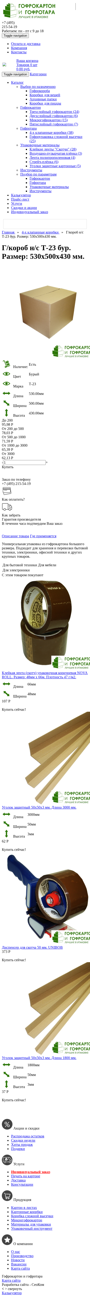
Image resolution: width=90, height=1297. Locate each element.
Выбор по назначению (38, 87)
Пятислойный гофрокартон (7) (54, 124)
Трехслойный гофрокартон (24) (54, 112)
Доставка (18, 1180)
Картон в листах (24, 1208)
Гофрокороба (40, 91)
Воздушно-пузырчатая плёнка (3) (56, 153)
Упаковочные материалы (40, 145)
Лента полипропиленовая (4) (52, 158)
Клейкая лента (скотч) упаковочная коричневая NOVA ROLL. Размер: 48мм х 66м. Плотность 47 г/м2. (45, 675)
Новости (18, 1260)
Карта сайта (20, 1268)
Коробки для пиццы (45, 103)
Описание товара (15, 536)
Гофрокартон (30, 107)
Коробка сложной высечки (32, 1216)
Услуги (16, 203)
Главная (8, 232)
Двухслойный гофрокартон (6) (54, 116)
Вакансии (19, 1264)
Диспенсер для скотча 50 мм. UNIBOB (32, 947)
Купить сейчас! (14, 709)
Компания (19, 48)
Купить (7, 467)
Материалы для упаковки (31, 1224)
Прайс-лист (20, 199)
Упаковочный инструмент (31, 1228)
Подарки (18, 1149)
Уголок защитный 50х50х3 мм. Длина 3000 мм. (39, 807)
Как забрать (11, 515)
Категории (38, 74)
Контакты (19, 52)
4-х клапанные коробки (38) (51, 133)
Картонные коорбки (27, 1212)
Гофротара (28, 128)
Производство (22, 1256)
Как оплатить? (13, 499)
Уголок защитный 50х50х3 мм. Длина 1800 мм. (39, 1058)
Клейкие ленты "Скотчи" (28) (53, 149)
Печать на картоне (25, 1176)
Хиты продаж (22, 1144)
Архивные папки (43, 99)
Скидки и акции (24, 208)
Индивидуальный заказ (29, 212)
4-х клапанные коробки (41, 232)
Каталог (17, 82)
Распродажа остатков (27, 1136)
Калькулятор (21, 195)
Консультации (22, 1184)
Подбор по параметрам (38, 174)
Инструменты (31, 170)
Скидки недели (23, 1140)
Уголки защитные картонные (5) (55, 166)
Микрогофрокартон (26, 1220)
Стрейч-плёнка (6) (44, 162)
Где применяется (43, 536)
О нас (15, 1252)
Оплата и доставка (25, 44)
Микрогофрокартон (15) (49, 120)
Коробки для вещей (45, 95)
